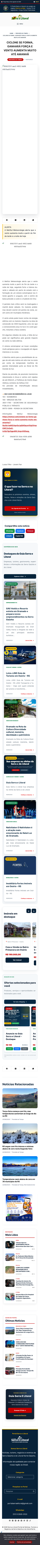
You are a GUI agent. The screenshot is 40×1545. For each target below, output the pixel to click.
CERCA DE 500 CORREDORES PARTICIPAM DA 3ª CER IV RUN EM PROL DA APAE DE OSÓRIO (25, 1344)
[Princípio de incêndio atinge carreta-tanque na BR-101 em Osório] (10, 1371)
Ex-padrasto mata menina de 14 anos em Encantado (24, 1257)
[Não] (38, 1539)
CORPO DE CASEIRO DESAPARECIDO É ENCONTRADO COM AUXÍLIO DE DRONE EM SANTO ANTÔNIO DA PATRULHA (23, 1272)
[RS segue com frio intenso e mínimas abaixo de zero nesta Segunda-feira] (20, 1133)
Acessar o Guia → (20, 1410)
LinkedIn (9, 536)
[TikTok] (30, 1520)
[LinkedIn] (24, 220)
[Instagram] (12, 1520)
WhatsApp (9, 531)
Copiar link (19, 536)
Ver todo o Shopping (20, 1002)
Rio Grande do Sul (29, 1185)
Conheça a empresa (27, 694)
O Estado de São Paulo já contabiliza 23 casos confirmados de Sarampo (24, 1357)
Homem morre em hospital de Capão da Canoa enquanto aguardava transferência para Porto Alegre (25, 1298)
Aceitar (12, 1542)
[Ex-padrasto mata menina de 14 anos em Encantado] (10, 1257)
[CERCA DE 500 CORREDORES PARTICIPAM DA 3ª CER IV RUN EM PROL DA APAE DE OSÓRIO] (10, 1344)
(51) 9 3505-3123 (20, 1514)
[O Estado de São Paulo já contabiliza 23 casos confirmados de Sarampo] (10, 1357)
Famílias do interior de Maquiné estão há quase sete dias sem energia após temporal (25, 1283)
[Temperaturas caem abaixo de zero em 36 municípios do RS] (20, 1166)
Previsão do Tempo (15, 59)
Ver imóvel (17, 960)
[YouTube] (15, 1520)
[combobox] (18, 1491)
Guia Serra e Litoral (15, 782)
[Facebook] (7, 220)
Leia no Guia (29, 640)
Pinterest (30, 531)
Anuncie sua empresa (20, 1415)
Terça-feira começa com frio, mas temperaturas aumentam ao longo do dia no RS (19, 1113)
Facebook (20, 531)
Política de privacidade (24, 1542)
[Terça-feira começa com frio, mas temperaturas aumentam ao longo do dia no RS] (20, 1098)
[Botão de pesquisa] (34, 1491)
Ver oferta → (25, 1044)
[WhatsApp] (33, 220)
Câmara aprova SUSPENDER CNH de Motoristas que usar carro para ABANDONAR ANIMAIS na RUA (25, 1246)
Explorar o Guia (20, 576)
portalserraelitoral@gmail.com (20, 1503)
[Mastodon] (24, 1520)
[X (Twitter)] (15, 220)
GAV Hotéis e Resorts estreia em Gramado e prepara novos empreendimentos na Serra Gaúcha (19, 614)
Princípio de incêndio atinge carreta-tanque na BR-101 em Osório (24, 1370)
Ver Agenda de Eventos (19, 508)
